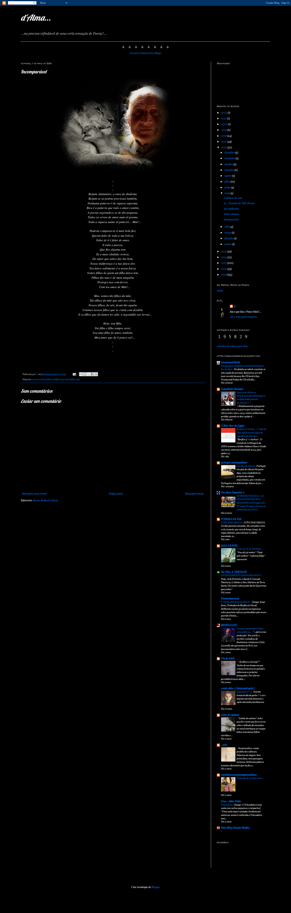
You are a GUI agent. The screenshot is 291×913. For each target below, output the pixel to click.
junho (227, 187)
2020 (224, 124)
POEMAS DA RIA (231, 519)
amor (34, 379)
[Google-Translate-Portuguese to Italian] (142, 49)
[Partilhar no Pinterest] (96, 374)
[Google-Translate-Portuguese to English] (155, 49)
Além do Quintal (230, 715)
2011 (224, 275)
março (228, 233)
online (220, 291)
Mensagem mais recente (34, 494)
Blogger (155, 887)
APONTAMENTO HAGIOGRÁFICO (241, 575)
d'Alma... (36, 17)
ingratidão (70, 379)
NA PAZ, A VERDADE (234, 572)
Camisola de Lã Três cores (249, 778)
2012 (224, 269)
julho (227, 182)
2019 (224, 130)
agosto (228, 176)
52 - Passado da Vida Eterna (239, 203)
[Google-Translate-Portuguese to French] (129, 49)
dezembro (229, 153)
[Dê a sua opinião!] (85, 374)
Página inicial (116, 494)
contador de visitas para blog (232, 346)
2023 (224, 113)
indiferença (58, 379)
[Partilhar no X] (88, 374)
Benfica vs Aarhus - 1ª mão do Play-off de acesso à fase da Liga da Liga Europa (251, 432)
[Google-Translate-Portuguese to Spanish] (168, 49)
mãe (78, 379)
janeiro (228, 244)
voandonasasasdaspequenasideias (239, 775)
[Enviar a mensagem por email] (81, 374)
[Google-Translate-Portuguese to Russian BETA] (161, 49)
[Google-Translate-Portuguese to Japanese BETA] (149, 49)
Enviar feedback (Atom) (45, 500)
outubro (228, 164)
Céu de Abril (227, 658)
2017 (224, 142)
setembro (229, 170)
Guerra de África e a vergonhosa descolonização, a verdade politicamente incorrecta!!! (251, 398)
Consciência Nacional (232, 389)
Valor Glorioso (231, 214)
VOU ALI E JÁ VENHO (249, 549)
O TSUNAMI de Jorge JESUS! (236, 602)
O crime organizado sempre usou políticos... (250, 630)
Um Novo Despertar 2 (232, 493)
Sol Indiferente (231, 209)
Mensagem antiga (194, 494)
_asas (224, 745)
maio (227, 193)
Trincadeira (227, 805)
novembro (230, 158)
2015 (224, 252)
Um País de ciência (246, 466)
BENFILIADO (229, 625)
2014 (224, 257)
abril (227, 227)
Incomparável (231, 220)
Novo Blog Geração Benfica (235, 828)
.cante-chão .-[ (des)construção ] (237, 688)
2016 (224, 147)
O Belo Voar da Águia (232, 426)
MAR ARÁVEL (229, 546)
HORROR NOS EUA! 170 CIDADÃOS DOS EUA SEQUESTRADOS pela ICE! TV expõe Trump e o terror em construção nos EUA (251, 503)
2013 (224, 263)
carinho (42, 379)
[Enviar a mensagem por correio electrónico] (74, 374)
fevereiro (229, 238)
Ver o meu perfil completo (243, 317)
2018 (224, 136)
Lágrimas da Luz (233, 198)
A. (235, 306)
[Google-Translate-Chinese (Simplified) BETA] (123, 49)
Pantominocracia (230, 599)
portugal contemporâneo (234, 463)
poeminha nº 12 (244, 692)
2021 (224, 119)
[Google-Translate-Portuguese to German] (136, 49)
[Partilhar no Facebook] (92, 374)
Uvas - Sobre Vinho (231, 801)
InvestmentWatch (230, 363)
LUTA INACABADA (231, 522)
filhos (49, 379)
